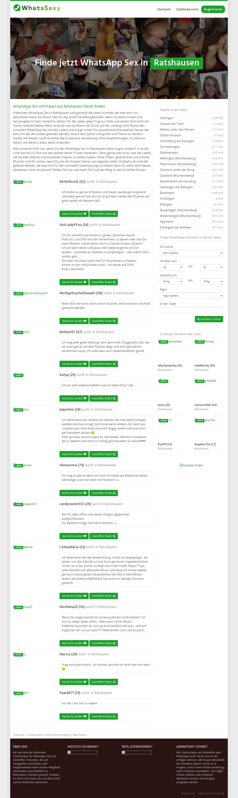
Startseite (164, 9)
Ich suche (166, 247)
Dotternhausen (191, 135)
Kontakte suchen (210, 319)
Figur (163, 289)
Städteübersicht (187, 9)
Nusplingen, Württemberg (191, 210)
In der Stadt (168, 304)
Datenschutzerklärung (211, 793)
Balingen (191, 204)
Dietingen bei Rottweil (191, 227)
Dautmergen (191, 152)
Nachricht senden (73, 213)
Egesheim (191, 222)
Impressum (188, 793)
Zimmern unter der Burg (191, 170)
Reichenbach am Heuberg (191, 181)
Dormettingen (191, 147)
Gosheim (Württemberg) (191, 175)
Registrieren (213, 9)
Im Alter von (168, 261)
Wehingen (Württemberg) (191, 158)
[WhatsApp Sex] (37, 9)
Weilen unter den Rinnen (191, 129)
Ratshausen (108, 182)
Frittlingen (191, 199)
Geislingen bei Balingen (191, 187)
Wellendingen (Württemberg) (191, 216)
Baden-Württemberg (57, 735)
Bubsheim (191, 193)
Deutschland (34, 735)
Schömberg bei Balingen (191, 141)
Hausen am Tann (191, 124)
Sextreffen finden (102, 213)
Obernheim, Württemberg (191, 164)
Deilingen (191, 118)
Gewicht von (168, 275)
